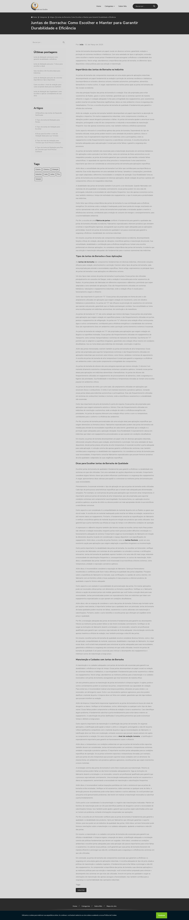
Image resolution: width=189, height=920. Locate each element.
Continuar (161, 915)
